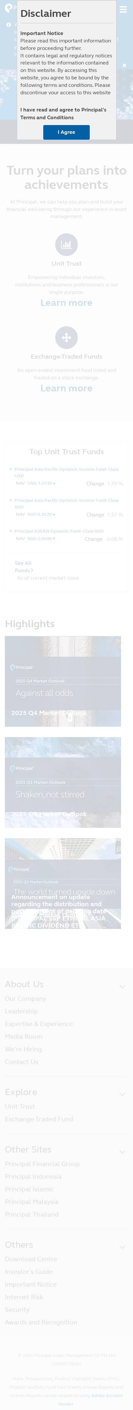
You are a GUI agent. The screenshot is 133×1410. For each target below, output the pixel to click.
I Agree (66, 132)
